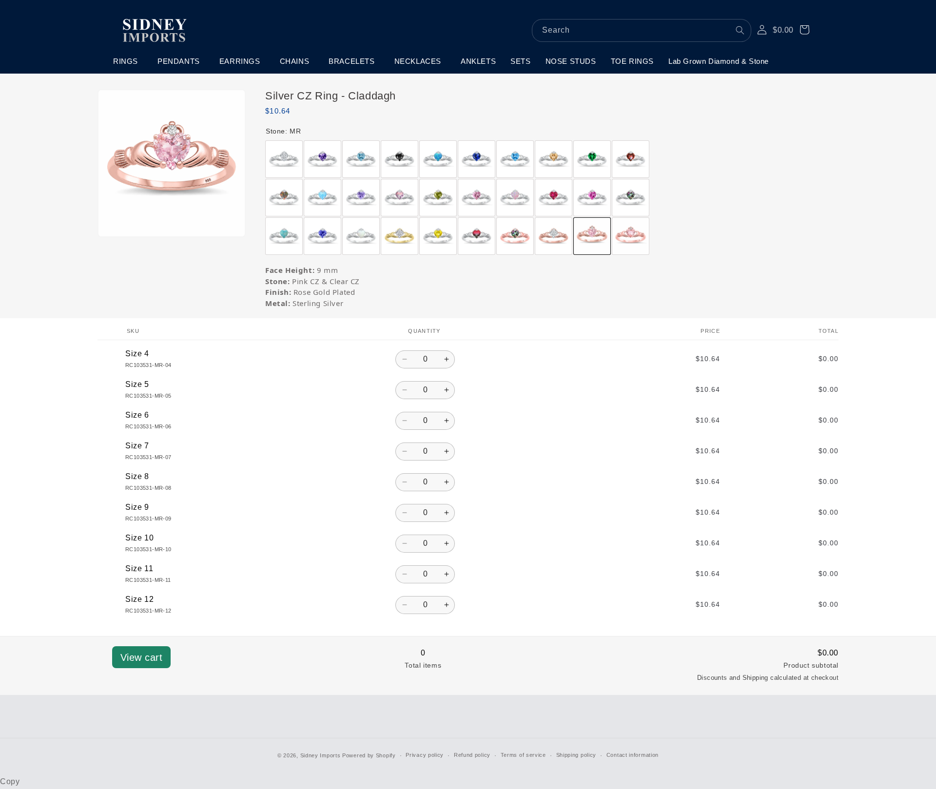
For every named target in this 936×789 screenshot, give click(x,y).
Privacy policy (425, 755)
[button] (128, 61)
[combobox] (641, 30)
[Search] (740, 30)
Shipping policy (576, 755)
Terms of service (523, 755)
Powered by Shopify (369, 755)
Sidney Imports (320, 755)
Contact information (632, 755)
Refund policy (472, 755)
